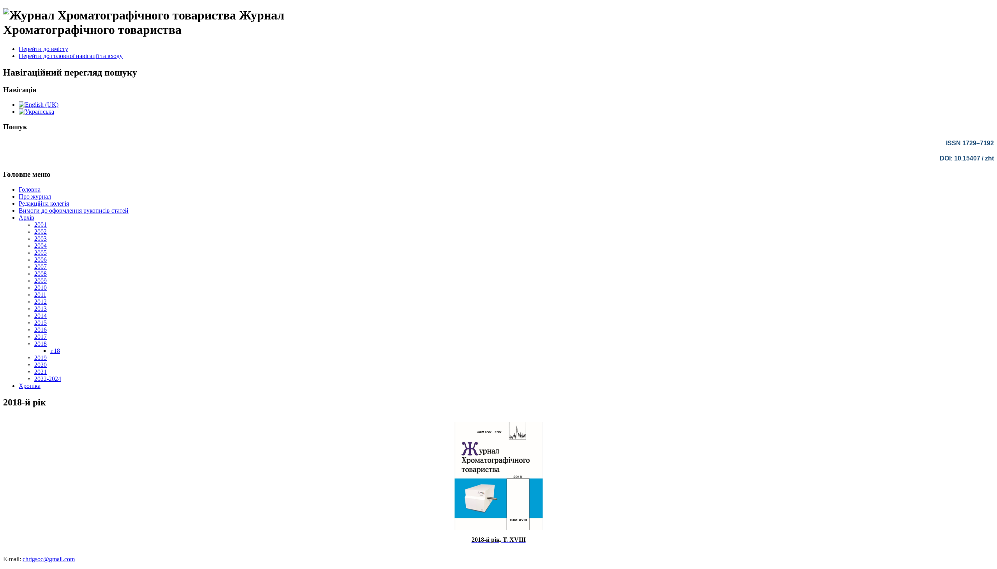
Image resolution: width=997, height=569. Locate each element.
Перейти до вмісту (43, 49)
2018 (40, 343)
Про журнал (35, 196)
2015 (40, 322)
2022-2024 (47, 378)
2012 (40, 301)
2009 (40, 280)
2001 (40, 224)
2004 (40, 245)
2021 (40, 371)
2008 (40, 273)
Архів (26, 217)
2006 (40, 259)
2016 (40, 329)
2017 (40, 336)
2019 (40, 357)
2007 (40, 266)
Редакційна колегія (44, 203)
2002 (40, 231)
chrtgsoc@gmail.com (49, 559)
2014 (40, 315)
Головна (30, 189)
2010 (40, 287)
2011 (40, 294)
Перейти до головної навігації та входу (71, 56)
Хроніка (30, 385)
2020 (40, 364)
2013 (40, 308)
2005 (40, 252)
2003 (40, 238)
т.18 (55, 350)
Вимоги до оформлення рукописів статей (74, 210)
